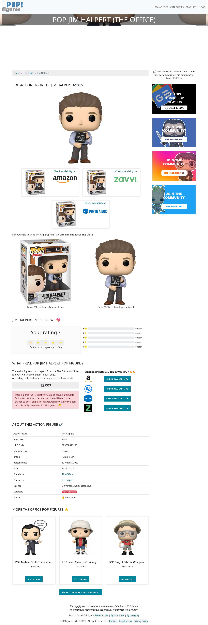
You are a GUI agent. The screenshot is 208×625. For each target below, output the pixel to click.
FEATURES (191, 7)
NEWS (202, 7)
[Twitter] (174, 199)
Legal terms (125, 621)
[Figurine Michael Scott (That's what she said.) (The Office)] (34, 537)
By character (117, 615)
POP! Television (69, 492)
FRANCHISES (161, 7)
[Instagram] (174, 165)
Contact (113, 621)
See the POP (34, 579)
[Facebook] (174, 132)
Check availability (117, 379)
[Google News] (174, 98)
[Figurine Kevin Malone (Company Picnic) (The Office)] (81, 537)
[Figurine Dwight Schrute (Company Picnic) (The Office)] (127, 537)
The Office (67, 474)
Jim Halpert (68, 480)
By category (133, 615)
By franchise (101, 615)
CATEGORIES (177, 7)
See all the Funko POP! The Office (81, 592)
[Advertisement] (104, 48)
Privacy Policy (141, 621)
